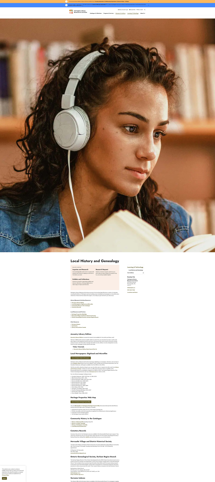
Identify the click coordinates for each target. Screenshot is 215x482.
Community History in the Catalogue (81, 305)
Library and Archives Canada (79, 327)
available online (76, 363)
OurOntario (74, 325)
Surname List (93, 371)
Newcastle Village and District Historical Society (84, 315)
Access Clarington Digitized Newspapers (81, 357)
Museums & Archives (120, 13)
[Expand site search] (145, 9)
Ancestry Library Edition (78, 302)
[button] (134, 273)
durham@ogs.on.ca (75, 473)
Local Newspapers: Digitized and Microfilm (82, 304)
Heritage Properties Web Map (79, 314)
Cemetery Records (76, 307)
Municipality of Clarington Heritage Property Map (87, 405)
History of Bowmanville (77, 421)
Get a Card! (140, 9)
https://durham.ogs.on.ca (77, 474)
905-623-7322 (131, 290)
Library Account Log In (123, 9)
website (87, 437)
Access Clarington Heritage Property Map (81, 401)
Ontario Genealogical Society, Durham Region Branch (85, 317)
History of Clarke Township (78, 423)
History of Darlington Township (79, 424)
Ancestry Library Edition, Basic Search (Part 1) (85, 349)
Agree (4, 478)
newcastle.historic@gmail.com (78, 453)
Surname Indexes (76, 324)
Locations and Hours (132, 292)
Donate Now (132, 9)
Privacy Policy (5, 475)
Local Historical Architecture (79, 426)
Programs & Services (109, 13)
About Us (142, 13)
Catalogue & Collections (96, 13)
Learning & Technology (132, 13)
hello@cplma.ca (131, 287)
